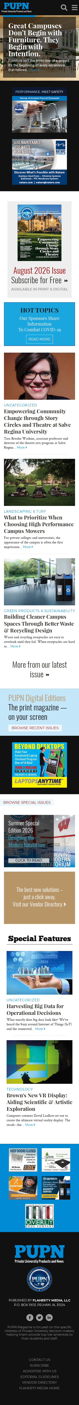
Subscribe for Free (37, 280)
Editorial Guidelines (39, 1377)
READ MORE (39, 339)
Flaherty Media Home (39, 1388)
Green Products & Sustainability (39, 611)
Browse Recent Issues (35, 728)
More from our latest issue (39, 668)
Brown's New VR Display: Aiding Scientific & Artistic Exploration (39, 1102)
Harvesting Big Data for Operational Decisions (35, 1009)
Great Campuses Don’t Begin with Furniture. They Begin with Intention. (35, 39)
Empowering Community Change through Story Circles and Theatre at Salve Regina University (37, 421)
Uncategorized (20, 405)
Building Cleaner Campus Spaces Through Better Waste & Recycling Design (39, 623)
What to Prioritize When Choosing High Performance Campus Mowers (39, 524)
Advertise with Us (39, 1371)
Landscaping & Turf (25, 511)
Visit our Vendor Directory (38, 904)
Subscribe (39, 1365)
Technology (20, 1089)
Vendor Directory (39, 1382)
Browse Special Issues (26, 802)
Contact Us (39, 1360)
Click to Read (28, 860)
